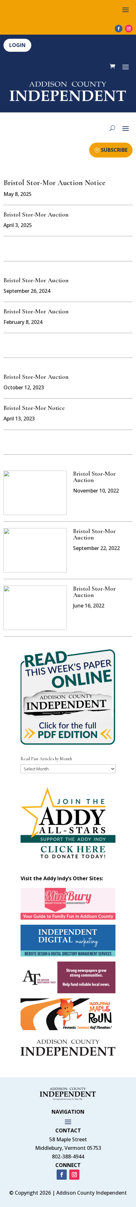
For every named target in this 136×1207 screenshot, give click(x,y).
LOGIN (17, 45)
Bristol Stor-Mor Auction (36, 214)
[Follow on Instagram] (129, 28)
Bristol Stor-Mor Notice (34, 408)
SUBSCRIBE (114, 149)
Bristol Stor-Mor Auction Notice (54, 182)
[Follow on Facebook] (118, 28)
